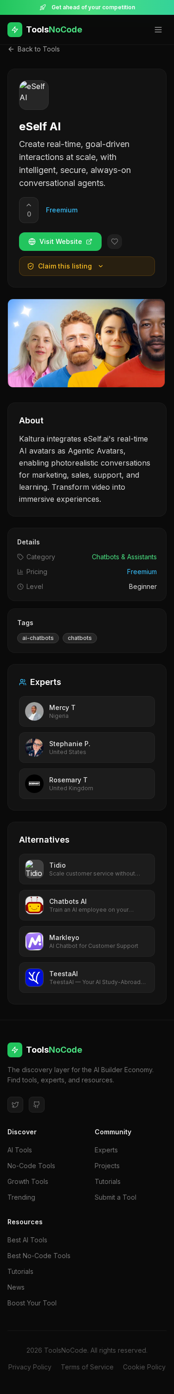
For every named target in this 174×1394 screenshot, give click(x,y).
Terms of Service (87, 1367)
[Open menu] (158, 29)
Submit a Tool (115, 1197)
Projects (107, 1166)
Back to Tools (39, 49)
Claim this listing (65, 266)
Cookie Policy (144, 1367)
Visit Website (60, 241)
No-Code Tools (31, 1166)
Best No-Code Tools (39, 1256)
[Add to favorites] (114, 241)
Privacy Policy (30, 1367)
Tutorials (108, 1181)
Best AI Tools (27, 1240)
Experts (106, 1150)
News (16, 1287)
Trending (21, 1197)
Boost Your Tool (32, 1303)
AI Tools (19, 1150)
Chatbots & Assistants (124, 557)
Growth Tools (27, 1181)
